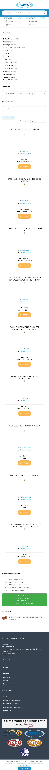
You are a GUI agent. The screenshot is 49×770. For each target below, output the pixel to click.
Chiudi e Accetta (24, 768)
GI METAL (25, 201)
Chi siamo (6, 674)
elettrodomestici (8, 39)
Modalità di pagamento (11, 700)
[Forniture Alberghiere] (28, 724)
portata (10, 56)
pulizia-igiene (9, 62)
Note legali (7, 711)
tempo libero (8, 77)
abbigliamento (10, 68)
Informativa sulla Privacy (12, 707)
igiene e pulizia (8, 80)
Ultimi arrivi (12, 25)
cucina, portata (25, 154)
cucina (7, 53)
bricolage (6, 42)
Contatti (6, 697)
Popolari (33, 21)
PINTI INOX (25, 151)
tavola (7, 50)
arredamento (9, 65)
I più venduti (12, 21)
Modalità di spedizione (11, 704)
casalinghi (6, 45)
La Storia (6, 677)
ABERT (25, 398)
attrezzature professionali (12, 47)
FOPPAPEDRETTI (25, 250)
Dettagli (24, 167)
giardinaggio (7, 74)
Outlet (33, 25)
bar (6, 59)
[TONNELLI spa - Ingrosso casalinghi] (24, 5)
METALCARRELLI (25, 448)
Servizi (5, 680)
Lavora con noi (8, 684)
